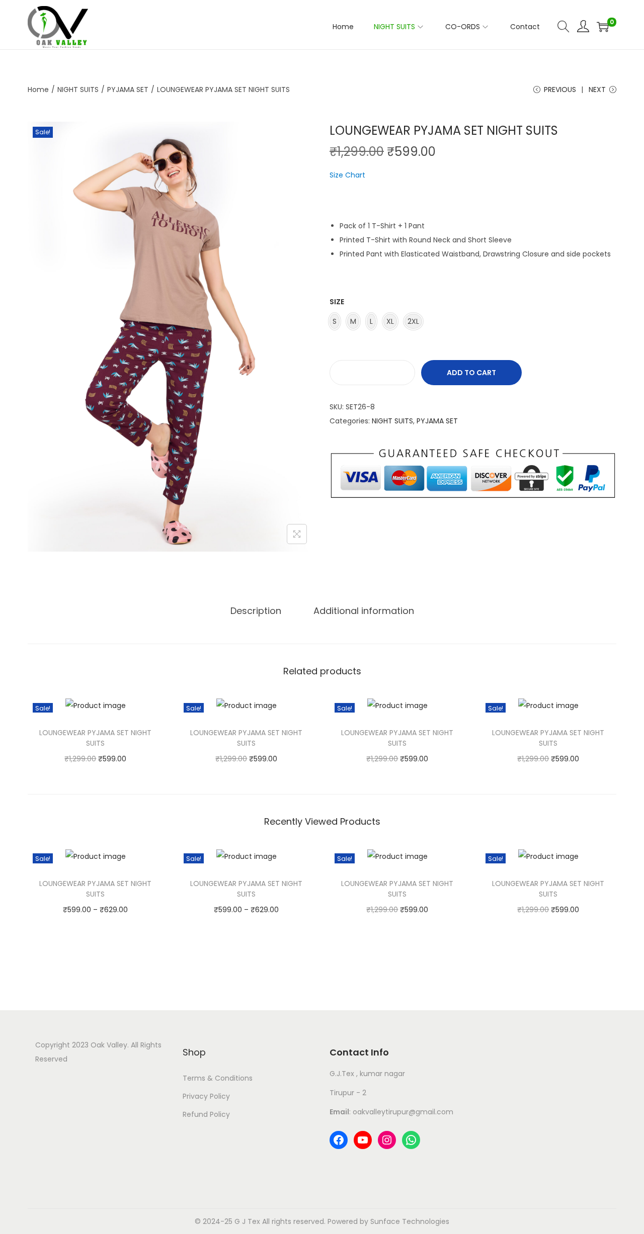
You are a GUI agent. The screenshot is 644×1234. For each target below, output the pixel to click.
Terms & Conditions (218, 1078)
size (337, 302)
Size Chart (347, 175)
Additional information (363, 610)
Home (38, 89)
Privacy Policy (206, 1096)
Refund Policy (206, 1114)
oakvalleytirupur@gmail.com (403, 1112)
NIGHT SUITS (78, 89)
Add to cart (471, 373)
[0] (603, 27)
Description (255, 610)
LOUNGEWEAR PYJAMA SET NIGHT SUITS (95, 738)
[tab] (255, 611)
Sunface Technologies (409, 1221)
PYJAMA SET (127, 89)
